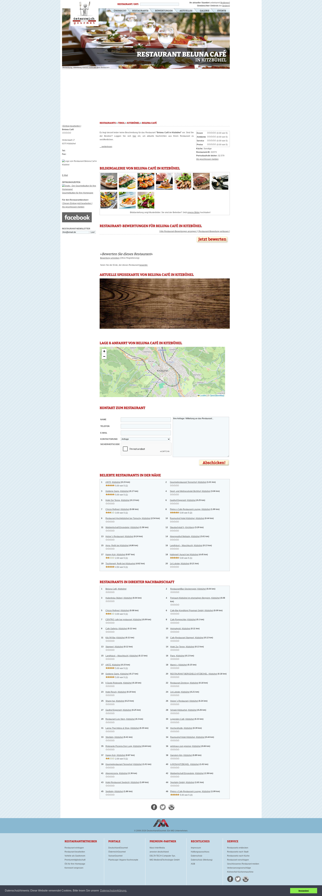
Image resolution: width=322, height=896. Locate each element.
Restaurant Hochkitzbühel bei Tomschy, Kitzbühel (127, 518)
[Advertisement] (146, 93)
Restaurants (140, 10)
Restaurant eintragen (74, 848)
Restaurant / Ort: (128, 4)
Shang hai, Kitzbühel (114, 701)
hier (134, 136)
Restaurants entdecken (237, 848)
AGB (193, 864)
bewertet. (143, 265)
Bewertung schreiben (110, 258)
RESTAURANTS (108, 123)
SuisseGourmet (115, 856)
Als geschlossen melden (73, 207)
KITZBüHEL (133, 123)
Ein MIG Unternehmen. (177, 830)
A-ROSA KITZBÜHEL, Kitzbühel (184, 764)
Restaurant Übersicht (118, 10)
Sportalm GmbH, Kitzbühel (182, 782)
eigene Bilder (193, 212)
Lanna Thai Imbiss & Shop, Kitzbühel (122, 728)
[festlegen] (225, 3)
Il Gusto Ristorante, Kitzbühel (118, 683)
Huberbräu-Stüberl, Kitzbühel (118, 598)
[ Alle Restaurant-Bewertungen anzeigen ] (178, 231)
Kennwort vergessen (74, 868)
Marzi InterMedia (157, 848)
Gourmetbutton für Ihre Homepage (77, 193)
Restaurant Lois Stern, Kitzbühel (120, 719)
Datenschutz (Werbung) (201, 860)
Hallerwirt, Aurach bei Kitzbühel (184, 554)
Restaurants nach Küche (238, 856)
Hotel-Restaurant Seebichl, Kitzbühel (122, 782)
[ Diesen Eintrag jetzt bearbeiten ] (77, 203)
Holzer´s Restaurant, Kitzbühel (119, 536)
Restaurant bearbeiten (75, 852)
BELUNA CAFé (149, 123)
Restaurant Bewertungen (164, 10)
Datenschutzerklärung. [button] (113, 890)
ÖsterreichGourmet (117, 852)
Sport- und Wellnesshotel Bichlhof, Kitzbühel (190, 491)
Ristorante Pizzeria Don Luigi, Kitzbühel (123, 746)
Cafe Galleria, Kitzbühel (116, 628)
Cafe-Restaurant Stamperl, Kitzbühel (187, 637)
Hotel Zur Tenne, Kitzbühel (117, 500)
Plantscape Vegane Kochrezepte (123, 860)
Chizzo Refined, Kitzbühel (117, 509)
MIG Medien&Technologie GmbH (165, 860)
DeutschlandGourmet (118, 848)
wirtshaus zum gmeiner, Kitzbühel (185, 746)
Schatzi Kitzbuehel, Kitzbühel (183, 710)
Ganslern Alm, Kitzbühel (181, 755)
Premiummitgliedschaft (75, 860)
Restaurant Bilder (204, 10)
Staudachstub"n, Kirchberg (182, 527)
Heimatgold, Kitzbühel (180, 628)
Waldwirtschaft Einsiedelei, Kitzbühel (122, 527)
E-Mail (65, 175)
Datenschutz (196, 856)
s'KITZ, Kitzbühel (113, 482)
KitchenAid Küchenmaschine (240, 872)
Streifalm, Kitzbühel (114, 737)
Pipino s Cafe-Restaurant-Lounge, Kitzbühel (190, 509)
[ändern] (226, 6)
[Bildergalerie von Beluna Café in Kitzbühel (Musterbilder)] (108, 189)
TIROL (121, 123)
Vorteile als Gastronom (75, 856)
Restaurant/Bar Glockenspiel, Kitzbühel (188, 589)
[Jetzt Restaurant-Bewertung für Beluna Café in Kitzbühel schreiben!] (212, 243)
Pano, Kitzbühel (177, 656)
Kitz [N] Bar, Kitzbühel (115, 637)
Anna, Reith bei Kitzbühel (117, 545)
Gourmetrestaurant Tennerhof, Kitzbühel (188, 482)
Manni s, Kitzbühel (178, 665)
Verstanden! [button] (303, 891)
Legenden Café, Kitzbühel (182, 719)
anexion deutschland (159, 852)
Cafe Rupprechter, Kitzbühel (183, 619)
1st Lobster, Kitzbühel (179, 563)
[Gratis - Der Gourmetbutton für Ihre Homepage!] (81, 189)
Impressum (196, 848)
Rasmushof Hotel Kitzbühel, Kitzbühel (187, 518)
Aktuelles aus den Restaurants (186, 10)
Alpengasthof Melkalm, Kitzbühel (185, 536)
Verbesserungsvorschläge (239, 868)
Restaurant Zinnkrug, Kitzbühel (184, 683)
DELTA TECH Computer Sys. (163, 856)
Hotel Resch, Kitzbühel (115, 692)
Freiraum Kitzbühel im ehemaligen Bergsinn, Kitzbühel (195, 598)
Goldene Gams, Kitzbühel (117, 491)
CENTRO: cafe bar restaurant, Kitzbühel (123, 619)
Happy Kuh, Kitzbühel (115, 554)
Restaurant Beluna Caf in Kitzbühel (84, 13)
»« (126, 254)
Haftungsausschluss (200, 852)
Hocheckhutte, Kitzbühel (181, 728)
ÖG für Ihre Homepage (75, 864)
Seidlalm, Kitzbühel (114, 791)
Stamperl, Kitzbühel (114, 647)
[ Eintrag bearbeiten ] (71, 126)
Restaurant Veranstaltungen (221, 10)
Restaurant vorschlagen (238, 860)
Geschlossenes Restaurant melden (243, 864)
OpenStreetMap (217, 395)
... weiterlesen (106, 146)
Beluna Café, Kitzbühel (115, 589)
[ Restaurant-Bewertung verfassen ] (214, 231)
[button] (104, 351)
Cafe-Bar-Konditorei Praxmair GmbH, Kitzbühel (191, 610)
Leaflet (203, 395)
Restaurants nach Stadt (237, 852)
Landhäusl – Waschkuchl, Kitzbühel (186, 545)
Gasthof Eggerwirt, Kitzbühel (183, 500)
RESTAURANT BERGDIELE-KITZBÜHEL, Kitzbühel (193, 674)
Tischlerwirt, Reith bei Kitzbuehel (120, 563)
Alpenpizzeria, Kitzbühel (116, 773)
